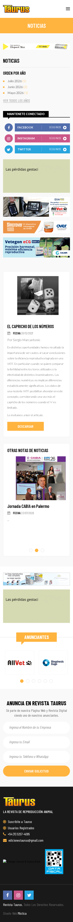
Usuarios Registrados (20, 828)
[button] (30, 550)
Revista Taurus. (13, 904)
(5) (17, 81)
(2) (17, 87)
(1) (18, 93)
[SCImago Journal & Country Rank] (21, 861)
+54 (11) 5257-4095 (18, 834)
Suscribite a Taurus (19, 821)
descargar (25, 426)
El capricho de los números (30, 326)
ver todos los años (16, 100)
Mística (22, 913)
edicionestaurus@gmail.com (25, 840)
